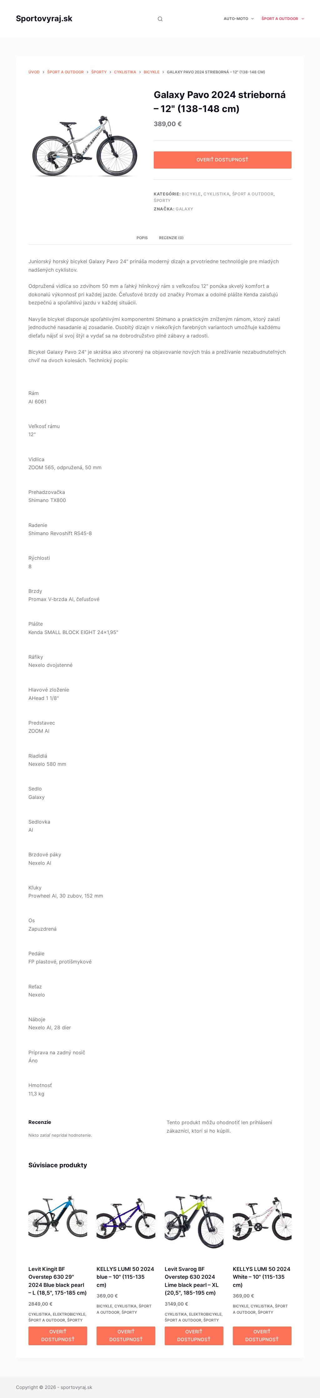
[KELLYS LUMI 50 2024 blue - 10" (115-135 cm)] (126, 1218)
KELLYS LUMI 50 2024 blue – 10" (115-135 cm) (125, 1277)
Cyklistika (216, 193)
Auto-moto (236, 18)
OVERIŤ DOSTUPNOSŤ (222, 160)
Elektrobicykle (69, 1314)
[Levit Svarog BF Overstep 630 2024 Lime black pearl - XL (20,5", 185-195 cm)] (194, 1218)
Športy (162, 200)
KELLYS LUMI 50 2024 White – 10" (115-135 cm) (261, 1277)
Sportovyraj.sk (44, 18)
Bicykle (191, 193)
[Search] (160, 19)
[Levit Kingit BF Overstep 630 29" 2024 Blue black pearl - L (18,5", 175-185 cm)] (57, 1218)
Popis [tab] (142, 237)
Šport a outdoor (280, 18)
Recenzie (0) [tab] (171, 237)
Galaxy (184, 208)
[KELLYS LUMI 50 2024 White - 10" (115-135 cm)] (262, 1218)
